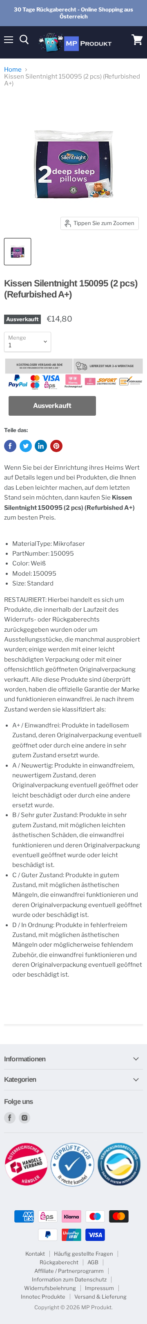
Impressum (99, 1288)
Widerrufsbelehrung (50, 1288)
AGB (92, 1262)
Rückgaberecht (59, 1262)
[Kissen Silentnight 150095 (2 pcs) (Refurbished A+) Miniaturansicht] (17, 252)
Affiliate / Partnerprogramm (69, 1271)
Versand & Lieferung (100, 1296)
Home (13, 69)
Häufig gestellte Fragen (83, 1253)
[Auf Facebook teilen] (10, 446)
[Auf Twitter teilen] (26, 446)
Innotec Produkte (43, 1296)
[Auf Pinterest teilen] (56, 446)
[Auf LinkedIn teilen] (41, 446)
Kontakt (35, 1253)
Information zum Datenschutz (69, 1279)
